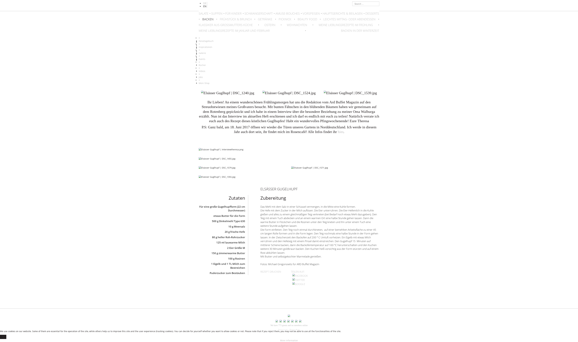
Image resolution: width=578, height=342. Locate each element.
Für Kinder (233, 13)
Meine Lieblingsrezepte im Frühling (346, 25)
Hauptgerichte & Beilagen (342, 13)
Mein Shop (204, 83)
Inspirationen (205, 47)
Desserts (372, 13)
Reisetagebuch (206, 41)
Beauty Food (307, 19)
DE (204, 3)
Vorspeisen (311, 13)
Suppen (216, 13)
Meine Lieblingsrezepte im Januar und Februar (234, 31)
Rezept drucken (270, 271)
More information (289, 340)
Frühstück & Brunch (236, 19)
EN (204, 6)
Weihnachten (297, 25)
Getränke (265, 19)
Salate (203, 13)
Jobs (201, 77)
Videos (202, 71)
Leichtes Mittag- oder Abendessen (349, 19)
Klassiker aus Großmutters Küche (226, 25)
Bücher (202, 65)
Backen (207, 19)
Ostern (269, 25)
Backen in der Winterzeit (360, 31)
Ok (3, 336)
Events (202, 59)
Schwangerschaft (258, 13)
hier (340, 132)
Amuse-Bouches (287, 13)
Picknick (285, 19)
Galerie (202, 53)
